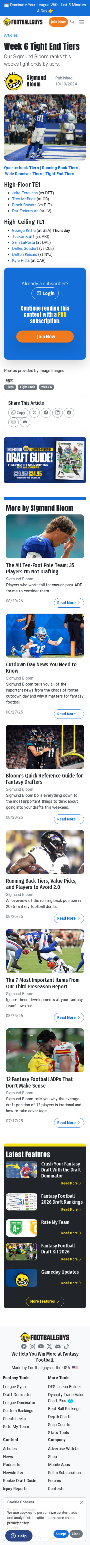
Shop (52, 1456)
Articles (11, 35)
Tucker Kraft (23, 236)
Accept (61, 1534)
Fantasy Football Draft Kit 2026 (58, 1249)
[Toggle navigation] (81, 22)
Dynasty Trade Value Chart (67, 1398)
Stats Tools (58, 1432)
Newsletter (13, 1472)
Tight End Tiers (59, 173)
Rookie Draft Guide (19, 1480)
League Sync (14, 1386)
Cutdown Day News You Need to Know (41, 667)
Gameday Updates (60, 1272)
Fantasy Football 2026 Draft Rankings (62, 1199)
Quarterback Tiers (21, 167)
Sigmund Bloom (36, 81)
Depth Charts (60, 1416)
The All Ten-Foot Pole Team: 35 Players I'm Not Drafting (40, 568)
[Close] (81, 1502)
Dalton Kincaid (24, 254)
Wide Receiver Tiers (23, 173)
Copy (20, 412)
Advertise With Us (64, 1448)
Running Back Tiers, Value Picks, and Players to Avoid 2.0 (41, 884)
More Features (43, 1301)
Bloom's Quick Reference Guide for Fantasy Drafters (44, 778)
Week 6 (46, 387)
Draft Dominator (17, 1394)
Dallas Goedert (25, 248)
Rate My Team (55, 1222)
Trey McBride (24, 199)
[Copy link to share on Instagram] (13, 422)
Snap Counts (59, 1424)
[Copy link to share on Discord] (25, 422)
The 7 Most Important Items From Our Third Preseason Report (43, 983)
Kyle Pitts (21, 260)
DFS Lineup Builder (64, 1386)
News (8, 1456)
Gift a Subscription (64, 1472)
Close (76, 1534)
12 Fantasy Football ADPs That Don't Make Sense (39, 1082)
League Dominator (19, 1402)
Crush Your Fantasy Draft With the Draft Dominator (61, 1170)
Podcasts (11, 1464)
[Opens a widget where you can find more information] (18, 1536)
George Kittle (24, 230)
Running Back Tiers (60, 167)
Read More (67, 602)
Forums (54, 1480)
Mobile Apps (59, 1464)
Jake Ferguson (25, 193)
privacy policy (17, 1523)
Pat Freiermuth (25, 211)
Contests (56, 1488)
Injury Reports (15, 1488)
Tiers (10, 387)
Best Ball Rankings (64, 1408)
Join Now (58, 21)
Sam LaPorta (23, 242)
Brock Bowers (24, 205)
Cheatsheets (14, 1418)
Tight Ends (27, 387)
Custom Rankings (18, 1410)
